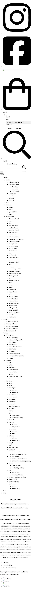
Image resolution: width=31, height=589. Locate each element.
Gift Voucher (12, 420)
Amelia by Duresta (13, 228)
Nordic (10, 463)
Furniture (5, 333)
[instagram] (17, 33)
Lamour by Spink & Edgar (15, 269)
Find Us (5, 491)
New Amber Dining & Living (19, 454)
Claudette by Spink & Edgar (16, 239)
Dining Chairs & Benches (15, 346)
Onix (10, 294)
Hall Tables (11, 351)
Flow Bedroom (15, 415)
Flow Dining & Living (17, 417)
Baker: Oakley (12, 394)
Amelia (10, 385)
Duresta (11, 209)
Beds (10, 362)
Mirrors (11, 374)
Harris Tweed (12, 255)
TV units (11, 358)
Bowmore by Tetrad (14, 237)
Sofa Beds (11, 200)
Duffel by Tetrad (13, 248)
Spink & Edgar (13, 212)
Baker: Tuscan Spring (14, 406)
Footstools (11, 198)
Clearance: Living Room (12, 326)
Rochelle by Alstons (14, 303)
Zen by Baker (12, 317)
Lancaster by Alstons (14, 271)
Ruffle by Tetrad (13, 305)
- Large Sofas (12, 193)
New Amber (12, 449)
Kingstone (11, 266)
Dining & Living (16, 392)
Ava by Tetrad (12, 234)
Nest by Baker (12, 289)
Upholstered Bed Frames (15, 376)
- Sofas (7, 180)
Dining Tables (12, 349)
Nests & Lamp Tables (14, 353)
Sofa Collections (10, 216)
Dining (13, 433)
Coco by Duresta (13, 244)
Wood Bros (11, 314)
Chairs (7, 202)
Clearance (5, 319)
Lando (10, 445)
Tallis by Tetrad (13, 308)
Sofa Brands (9, 205)
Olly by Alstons (12, 292)
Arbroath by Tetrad (14, 230)
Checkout (18, 128)
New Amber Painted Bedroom (19, 459)
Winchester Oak (13, 479)
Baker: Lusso (12, 399)
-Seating (5, 177)
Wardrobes (11, 378)
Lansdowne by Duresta (15, 273)
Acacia (10, 383)
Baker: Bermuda (13, 397)
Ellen (10, 253)
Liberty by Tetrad (13, 276)
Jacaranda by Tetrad (14, 262)
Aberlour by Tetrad (14, 218)
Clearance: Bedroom (11, 324)
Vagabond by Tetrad (14, 312)
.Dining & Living (10, 335)
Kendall (11, 442)
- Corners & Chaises (14, 184)
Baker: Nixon (12, 401)
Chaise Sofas (15, 186)
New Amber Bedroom (17, 452)
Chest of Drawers (13, 369)
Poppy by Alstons (13, 298)
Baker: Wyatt (12, 408)
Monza (10, 287)
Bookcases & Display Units (16, 340)
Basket (9, 128)
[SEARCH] (24, 167)
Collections (9, 381)
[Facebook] (17, 66)
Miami (10, 282)
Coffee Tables (12, 342)
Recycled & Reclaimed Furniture (17, 477)
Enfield (10, 410)
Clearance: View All (11, 330)
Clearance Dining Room (12, 321)
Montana (11, 285)
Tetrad (10, 214)
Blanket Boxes (12, 367)
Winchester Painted (14, 481)
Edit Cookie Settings (13, 574)
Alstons (11, 207)
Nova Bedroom (15, 472)
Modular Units (15, 191)
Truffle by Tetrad (13, 310)
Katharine (11, 436)
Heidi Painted (12, 429)
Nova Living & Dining (17, 474)
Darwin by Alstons (13, 246)
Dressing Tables (13, 372)
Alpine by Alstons (13, 225)
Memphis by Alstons (14, 280)
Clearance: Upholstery (12, 328)
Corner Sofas (15, 189)
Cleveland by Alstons (14, 241)
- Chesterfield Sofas (14, 182)
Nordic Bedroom (16, 465)
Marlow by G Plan (13, 447)
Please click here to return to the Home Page (14, 508)
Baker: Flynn (12, 388)
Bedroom (8, 360)
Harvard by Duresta (14, 257)
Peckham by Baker (13, 296)
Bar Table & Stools (13, 337)
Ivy (9, 260)
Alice (10, 223)
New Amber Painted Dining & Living (21, 461)
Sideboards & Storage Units (16, 356)
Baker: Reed (12, 404)
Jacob (10, 264)
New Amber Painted (14, 456)
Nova (10, 470)
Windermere (12, 484)
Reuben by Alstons (13, 301)
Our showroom (10, 534)
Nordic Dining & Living (18, 468)
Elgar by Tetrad (13, 250)
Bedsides (11, 365)
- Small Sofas (12, 196)
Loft (10, 278)
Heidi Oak (11, 422)
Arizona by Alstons (13, 232)
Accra (10, 221)
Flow (10, 413)
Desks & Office (12, 344)
